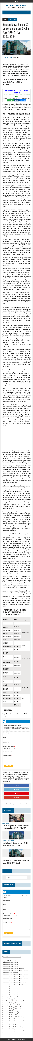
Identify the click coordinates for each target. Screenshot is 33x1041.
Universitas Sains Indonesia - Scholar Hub (14, 983)
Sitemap (16, 1)
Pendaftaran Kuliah (8, 840)
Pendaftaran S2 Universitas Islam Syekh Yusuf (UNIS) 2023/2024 (16, 861)
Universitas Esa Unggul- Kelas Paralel (13, 1009)
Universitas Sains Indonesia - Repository (14, 977)
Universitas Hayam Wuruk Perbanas (12, 1019)
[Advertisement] (16, 439)
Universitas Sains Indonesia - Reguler (13, 985)
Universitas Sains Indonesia (10, 973)
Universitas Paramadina (9, 987)
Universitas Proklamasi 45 (9, 1015)
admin (10, 57)
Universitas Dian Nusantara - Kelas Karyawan (15, 971)
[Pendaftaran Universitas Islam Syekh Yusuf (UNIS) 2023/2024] (16, 838)
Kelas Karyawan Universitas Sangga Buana (14, 1001)
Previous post (11, 804)
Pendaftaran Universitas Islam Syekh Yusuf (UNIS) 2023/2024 (15, 844)
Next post (23, 804)
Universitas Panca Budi (9, 1025)
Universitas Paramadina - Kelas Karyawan (14, 993)
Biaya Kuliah (5, 823)
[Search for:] (16, 877)
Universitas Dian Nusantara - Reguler (13, 969)
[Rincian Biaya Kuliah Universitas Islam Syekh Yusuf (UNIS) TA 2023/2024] (16, 821)
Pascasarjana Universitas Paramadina (13, 997)
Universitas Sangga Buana (9, 999)
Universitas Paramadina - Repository (12, 989)
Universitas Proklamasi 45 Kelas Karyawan (14, 1017)
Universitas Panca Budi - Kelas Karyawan (14, 1027)
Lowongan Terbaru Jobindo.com (13, 943)
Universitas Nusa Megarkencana (11, 1029)
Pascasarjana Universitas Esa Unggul (12, 1005)
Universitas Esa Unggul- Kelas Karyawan (14, 1007)
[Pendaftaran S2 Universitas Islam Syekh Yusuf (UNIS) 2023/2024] (16, 856)
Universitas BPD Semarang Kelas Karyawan (14, 1013)
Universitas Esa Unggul (9, 1003)
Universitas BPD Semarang (10, 1011)
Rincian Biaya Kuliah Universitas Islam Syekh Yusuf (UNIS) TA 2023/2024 (15, 826)
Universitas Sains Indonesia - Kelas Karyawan (15, 975)
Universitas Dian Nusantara (10, 962)
